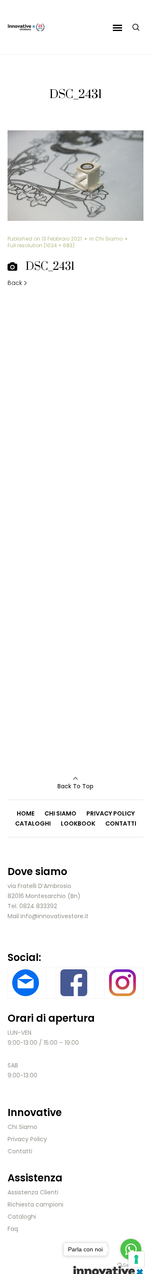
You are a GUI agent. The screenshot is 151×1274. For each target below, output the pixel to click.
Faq (13, 1229)
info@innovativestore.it (55, 916)
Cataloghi (22, 1216)
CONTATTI (120, 823)
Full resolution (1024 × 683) (41, 245)
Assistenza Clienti (33, 1192)
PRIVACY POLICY (110, 813)
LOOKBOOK (78, 823)
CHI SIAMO (60, 813)
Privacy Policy (27, 1139)
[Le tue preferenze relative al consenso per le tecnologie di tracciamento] (136, 1259)
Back (15, 283)
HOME (25, 813)
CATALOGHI (33, 823)
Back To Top (75, 786)
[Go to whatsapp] (130, 1249)
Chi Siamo (108, 238)
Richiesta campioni (35, 1204)
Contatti (20, 1151)
